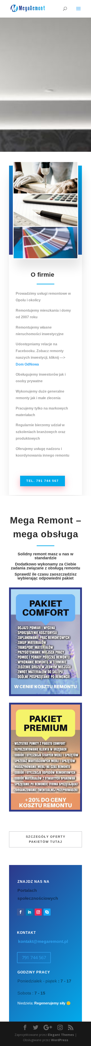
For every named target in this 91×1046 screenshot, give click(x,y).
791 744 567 (34, 957)
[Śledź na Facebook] (20, 912)
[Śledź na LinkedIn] (29, 912)
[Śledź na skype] (47, 912)
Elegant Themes (61, 1035)
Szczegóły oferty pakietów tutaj (45, 839)
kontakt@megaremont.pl (43, 941)
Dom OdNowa (27, 364)
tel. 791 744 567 (42, 481)
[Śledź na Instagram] (38, 912)
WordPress (59, 1040)
